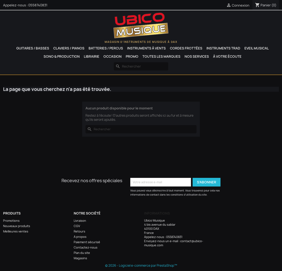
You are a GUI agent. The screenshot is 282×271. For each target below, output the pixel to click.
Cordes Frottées (186, 48)
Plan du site (82, 253)
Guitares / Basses (32, 48)
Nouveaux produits (16, 226)
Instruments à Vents (146, 48)
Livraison (80, 221)
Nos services (197, 56)
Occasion (112, 56)
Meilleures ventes (15, 231)
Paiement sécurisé (87, 242)
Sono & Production (62, 56)
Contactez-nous (85, 247)
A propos (80, 237)
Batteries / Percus (106, 48)
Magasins (80, 258)
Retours (79, 231)
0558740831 (37, 5)
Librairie (91, 56)
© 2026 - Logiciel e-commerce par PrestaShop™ (141, 265)
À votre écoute (227, 56)
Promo (132, 56)
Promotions (11, 221)
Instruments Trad (223, 48)
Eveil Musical (256, 48)
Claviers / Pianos (68, 48)
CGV (77, 226)
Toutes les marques (161, 56)
